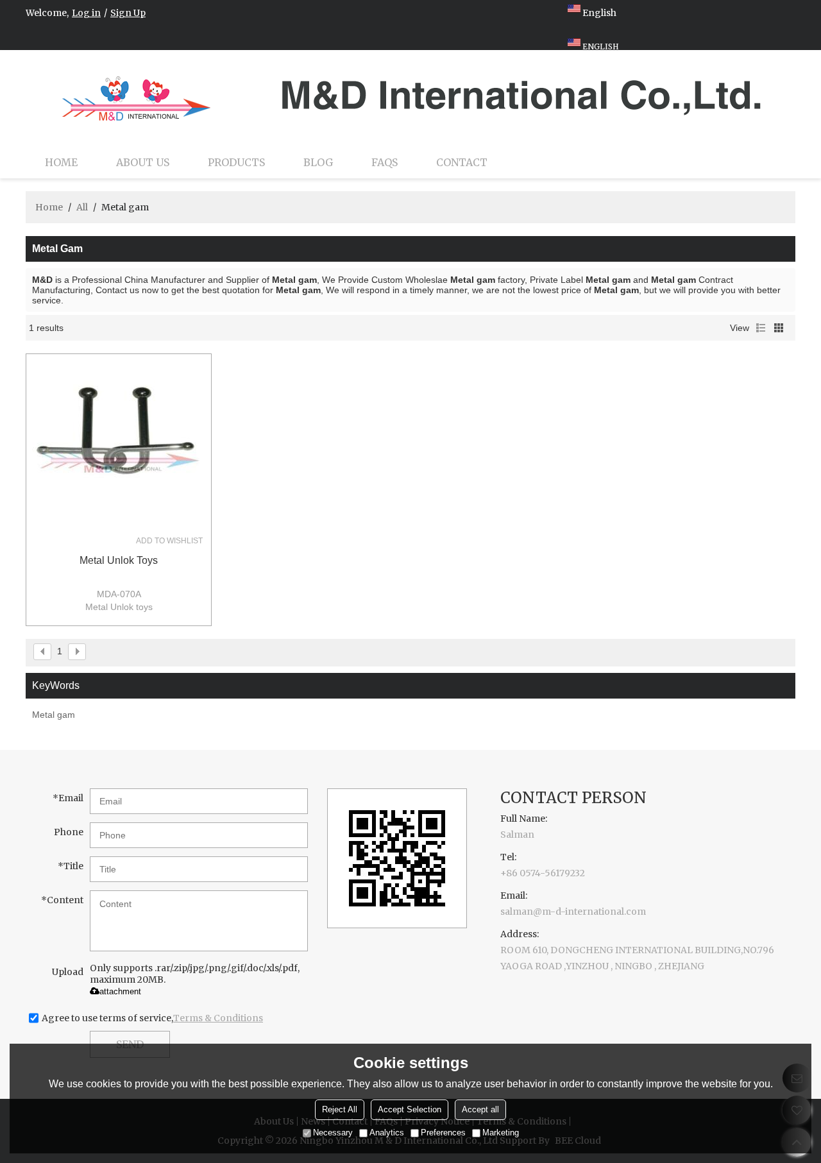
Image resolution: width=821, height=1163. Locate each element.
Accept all (480, 1110)
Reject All (339, 1110)
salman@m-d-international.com (573, 911)
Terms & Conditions (218, 1018)
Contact (461, 162)
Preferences (443, 1133)
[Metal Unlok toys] (118, 446)
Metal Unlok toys (119, 560)
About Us (142, 162)
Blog (318, 162)
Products (236, 162)
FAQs (384, 162)
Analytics (386, 1133)
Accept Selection (409, 1110)
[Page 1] (42, 651)
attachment (120, 991)
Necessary (333, 1133)
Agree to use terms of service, (152, 1018)
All (82, 207)
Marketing (500, 1133)
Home (61, 162)
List (760, 327)
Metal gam (53, 714)
